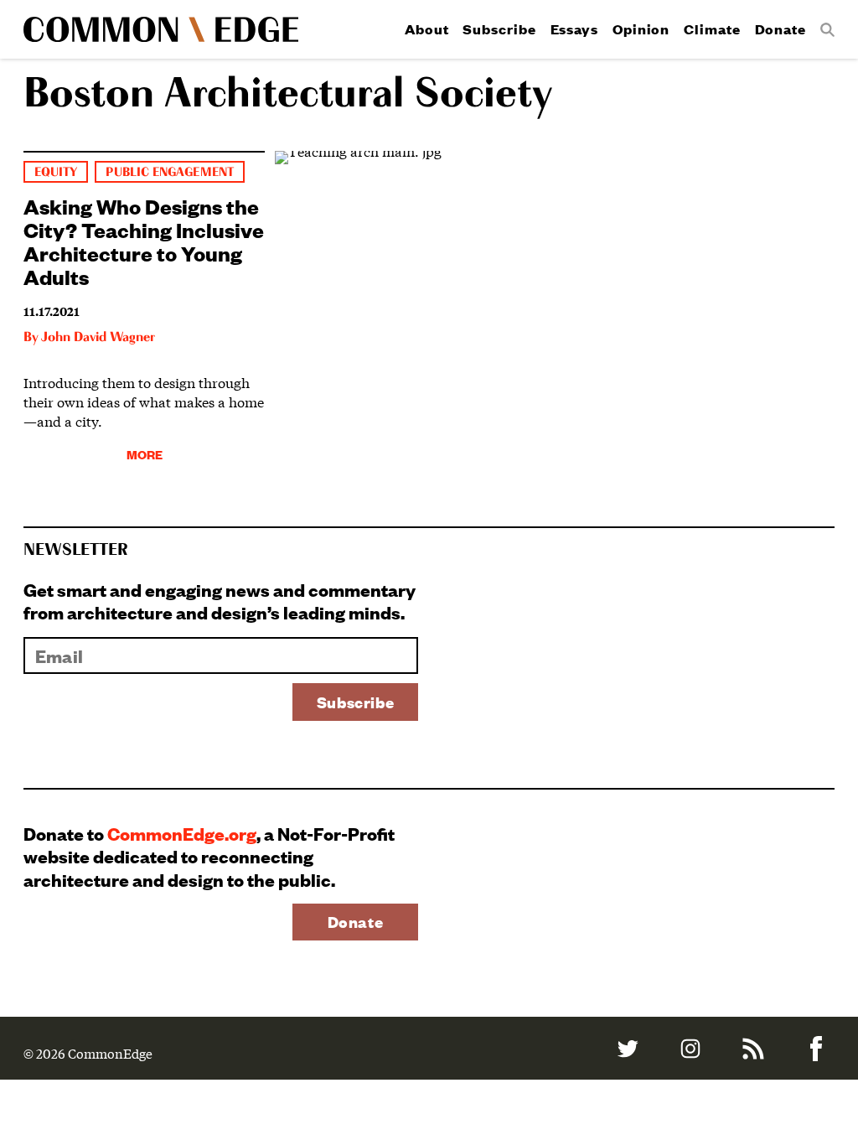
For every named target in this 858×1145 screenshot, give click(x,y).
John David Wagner (98, 338)
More (145, 454)
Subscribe (499, 29)
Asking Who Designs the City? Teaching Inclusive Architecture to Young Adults (143, 240)
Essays (574, 29)
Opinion (640, 29)
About (427, 29)
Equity (55, 172)
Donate (780, 29)
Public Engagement (169, 172)
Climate (712, 29)
